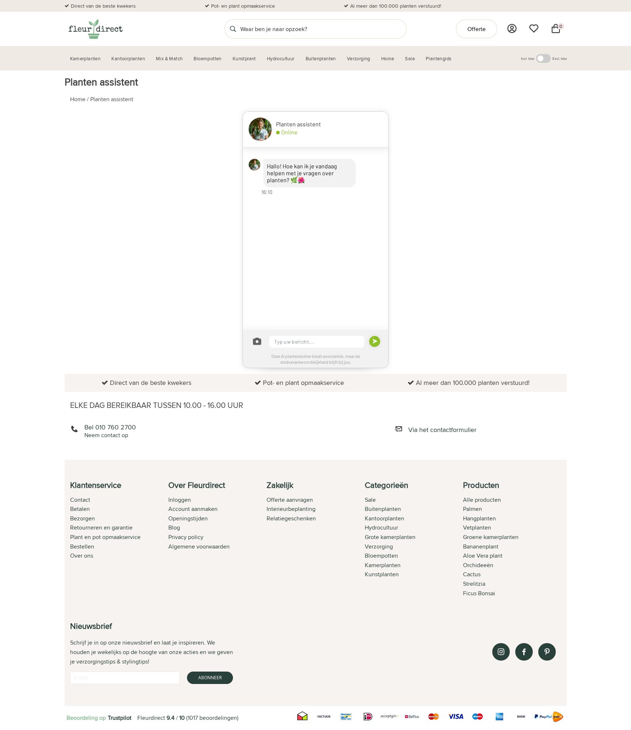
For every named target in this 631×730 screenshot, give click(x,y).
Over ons (81, 555)
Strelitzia (474, 584)
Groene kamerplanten (491, 537)
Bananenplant (480, 546)
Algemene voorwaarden (199, 546)
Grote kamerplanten (390, 537)
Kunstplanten (382, 574)
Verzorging (379, 546)
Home (77, 99)
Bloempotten (381, 555)
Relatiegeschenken (291, 518)
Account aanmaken (193, 509)
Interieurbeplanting (291, 509)
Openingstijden (188, 518)
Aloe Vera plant (482, 555)
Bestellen (82, 546)
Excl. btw (559, 58)
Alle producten (482, 500)
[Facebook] (524, 652)
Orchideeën (478, 565)
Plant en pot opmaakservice (105, 537)
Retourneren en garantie (101, 527)
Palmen (472, 509)
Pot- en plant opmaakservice (243, 5)
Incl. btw (527, 58)
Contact (80, 500)
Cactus (472, 574)
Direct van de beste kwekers (103, 5)
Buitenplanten (383, 509)
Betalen (80, 509)
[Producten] (511, 28)
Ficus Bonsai (479, 593)
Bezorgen (82, 518)
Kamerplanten (383, 565)
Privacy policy (185, 537)
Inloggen (179, 500)
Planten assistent (111, 99)
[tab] (119, 540)
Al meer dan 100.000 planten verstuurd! (395, 5)
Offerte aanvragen (290, 500)
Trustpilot (119, 718)
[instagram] (501, 652)
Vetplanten (477, 527)
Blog (174, 527)
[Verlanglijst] (533, 28)
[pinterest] (547, 652)
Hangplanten (479, 518)
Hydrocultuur (381, 527)
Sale (370, 500)
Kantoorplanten (384, 518)
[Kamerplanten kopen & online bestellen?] (95, 29)
